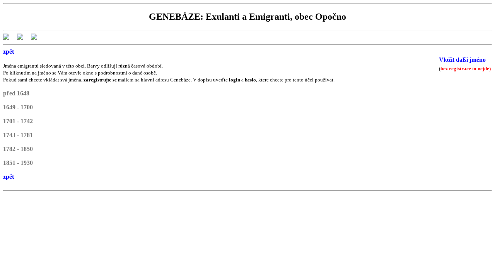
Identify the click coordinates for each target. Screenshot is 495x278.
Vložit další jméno (462, 59)
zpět (8, 51)
